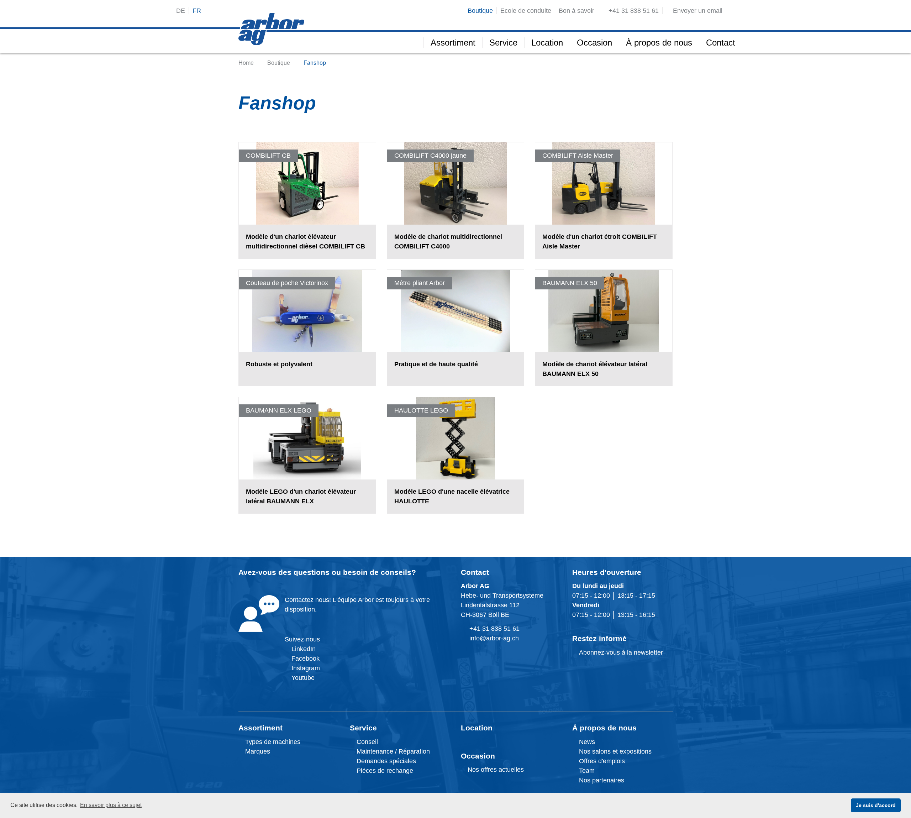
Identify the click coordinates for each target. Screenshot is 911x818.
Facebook (305, 658)
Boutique (278, 63)
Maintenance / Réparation (392, 751)
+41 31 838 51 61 (494, 628)
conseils (396, 572)
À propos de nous (604, 728)
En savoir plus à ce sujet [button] (111, 805)
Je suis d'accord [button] (876, 805)
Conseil (367, 741)
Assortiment (260, 728)
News (586, 741)
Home (246, 63)
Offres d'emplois (601, 761)
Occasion (478, 756)
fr (197, 10)
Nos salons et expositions (614, 751)
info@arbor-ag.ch (494, 638)
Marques (256, 751)
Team (586, 770)
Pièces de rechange (385, 770)
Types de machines (271, 741)
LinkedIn (303, 648)
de (180, 10)
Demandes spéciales (386, 761)
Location (477, 728)
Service (363, 728)
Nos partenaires (600, 780)
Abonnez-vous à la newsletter (620, 652)
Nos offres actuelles (495, 769)
